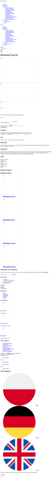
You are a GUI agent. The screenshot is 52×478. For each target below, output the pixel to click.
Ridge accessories (9, 7)
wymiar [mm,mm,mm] (5, 122)
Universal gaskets (9, 15)
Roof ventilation (9, 12)
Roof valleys (8, 11)
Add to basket (3, 127)
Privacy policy (6, 357)
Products (5, 6)
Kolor (2, 117)
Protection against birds (10, 19)
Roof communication (10, 10)
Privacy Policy (34, 472)
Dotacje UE (8, 21)
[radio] (13, 118)
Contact (4, 22)
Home (4, 4)
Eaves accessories (9, 18)
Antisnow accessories (10, 13)
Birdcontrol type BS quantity (6, 125)
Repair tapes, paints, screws (11, 16)
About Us (5, 20)
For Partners (5, 5)
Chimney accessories (10, 8)
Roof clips (8, 14)
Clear (11, 124)
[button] (26, 24)
